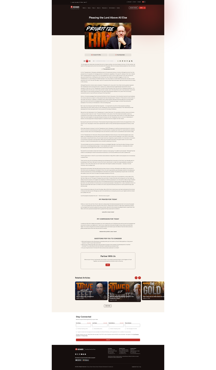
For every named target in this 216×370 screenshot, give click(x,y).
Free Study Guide (121, 54)
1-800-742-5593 (75, 2)
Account (130, 1)
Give (141, 7)
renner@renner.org (111, 353)
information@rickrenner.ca (135, 353)
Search (139, 1)
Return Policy (95, 366)
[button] (108, 36)
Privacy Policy (89, 366)
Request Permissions (103, 366)
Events (118, 7)
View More (107, 305)
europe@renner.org (122, 353)
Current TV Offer (97, 54)
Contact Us (110, 366)
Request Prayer (133, 7)
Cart (135, 1)
